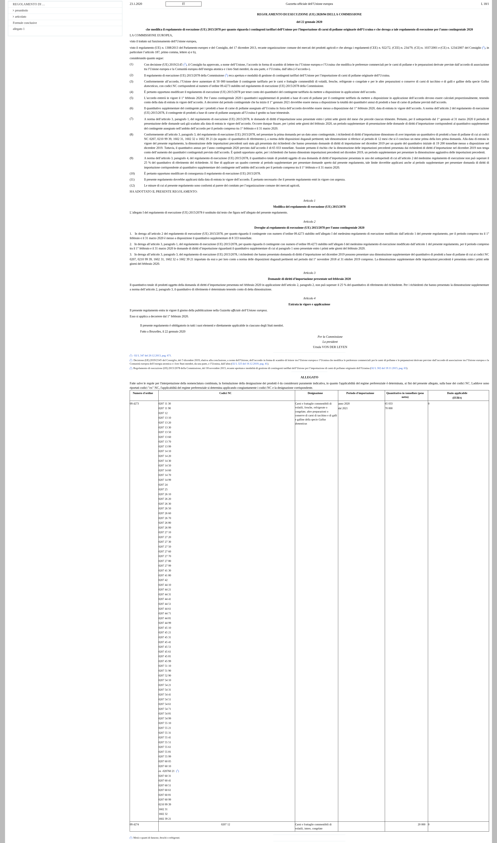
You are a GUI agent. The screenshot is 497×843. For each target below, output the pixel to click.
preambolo (21, 10)
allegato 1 (19, 28)
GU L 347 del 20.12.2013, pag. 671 (152, 355)
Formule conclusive (25, 22)
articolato (20, 16)
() (483, 47)
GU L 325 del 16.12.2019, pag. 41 (250, 363)
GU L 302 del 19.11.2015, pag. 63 (389, 368)
